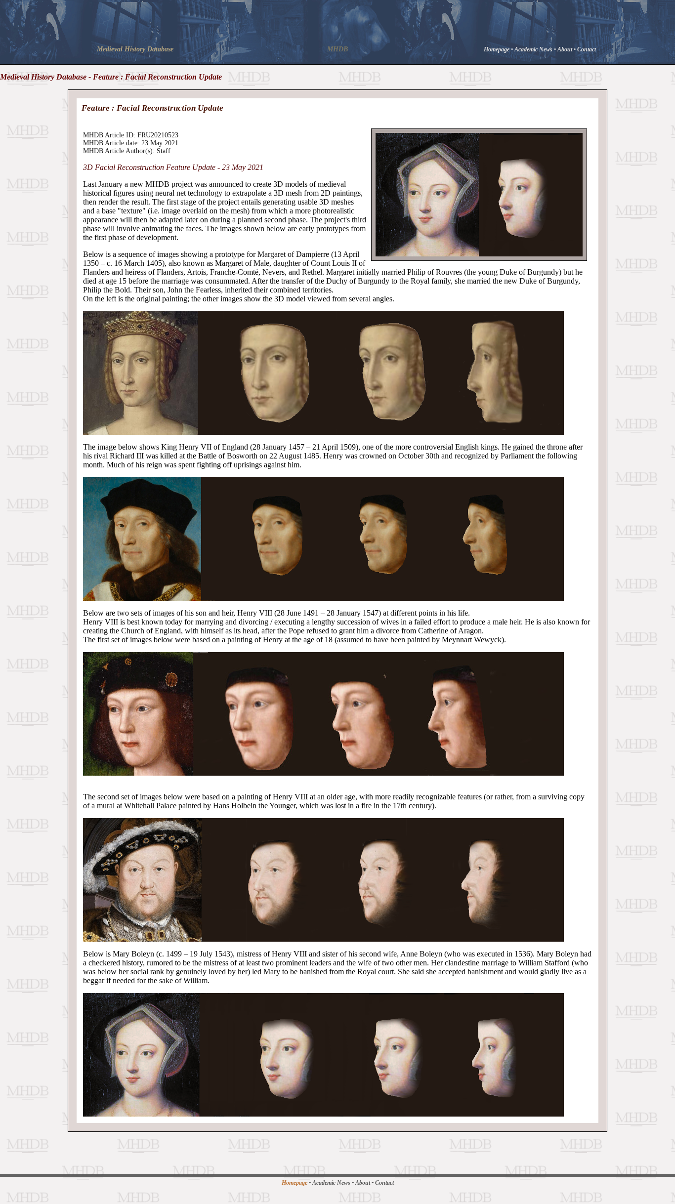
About (565, 49)
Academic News (534, 49)
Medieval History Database (135, 49)
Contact (586, 49)
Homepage (497, 49)
